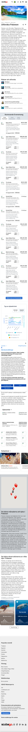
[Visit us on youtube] (25, 724)
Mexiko (3, 658)
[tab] (4, 118)
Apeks (2, 696)
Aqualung (3, 693)
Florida (3, 654)
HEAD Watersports (7, 684)
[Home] (5, 2)
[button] (13, 491)
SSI (2, 687)
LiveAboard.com (5, 689)
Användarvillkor (5, 673)
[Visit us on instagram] (14, 724)
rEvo (2, 698)
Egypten (3, 648)
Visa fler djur (14, 627)
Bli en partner (4, 681)
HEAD (2, 702)
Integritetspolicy (5, 671)
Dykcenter (6, 410)
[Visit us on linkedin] (23, 724)
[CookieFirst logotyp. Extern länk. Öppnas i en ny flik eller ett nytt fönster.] (1, 347)
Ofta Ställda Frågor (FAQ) (7, 668)
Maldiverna (4, 660)
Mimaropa (13, 22)
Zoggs (3, 700)
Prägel (3, 675)
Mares (2, 691)
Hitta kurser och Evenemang (14, 298)
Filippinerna (7, 22)
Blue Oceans (4, 666)
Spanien (3, 650)
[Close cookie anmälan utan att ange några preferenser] (25, 343)
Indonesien (4, 652)
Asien (2, 22)
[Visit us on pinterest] (20, 724)
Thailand (3, 646)
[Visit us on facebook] (17, 724)
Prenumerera (5, 713)
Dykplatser (5, 451)
